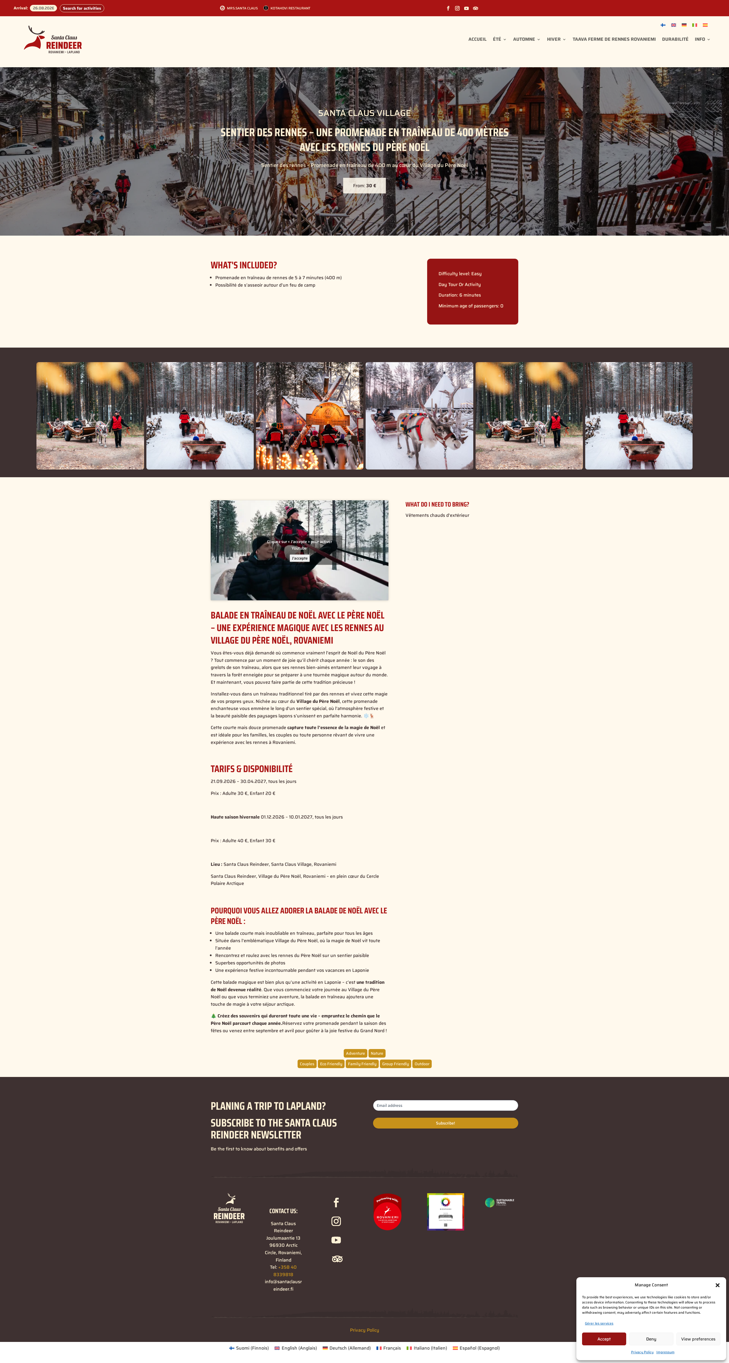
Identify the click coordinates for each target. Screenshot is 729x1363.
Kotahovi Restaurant (291, 8)
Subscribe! (445, 1123)
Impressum (665, 1352)
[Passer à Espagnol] (705, 25)
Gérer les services (599, 1323)
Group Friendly (395, 1064)
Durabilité (675, 39)
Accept (604, 1339)
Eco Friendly (331, 1064)
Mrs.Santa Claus (242, 8)
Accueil (477, 39)
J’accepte (300, 558)
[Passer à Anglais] (673, 25)
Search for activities (82, 8)
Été (497, 39)
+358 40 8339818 (285, 1271)
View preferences (698, 1339)
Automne (524, 39)
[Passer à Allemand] (684, 25)
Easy (476, 273)
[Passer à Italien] (694, 25)
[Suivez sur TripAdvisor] (475, 8)
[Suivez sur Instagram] (457, 8)
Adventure (355, 1053)
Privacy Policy (642, 1352)
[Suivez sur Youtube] (466, 8)
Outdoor (422, 1064)
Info (700, 39)
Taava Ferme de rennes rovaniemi (614, 39)
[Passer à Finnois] (663, 25)
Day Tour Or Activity (460, 284)
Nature (377, 1053)
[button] (717, 1285)
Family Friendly (362, 1064)
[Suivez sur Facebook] (448, 8)
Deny (651, 1339)
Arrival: (21, 8)
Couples (307, 1064)
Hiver (554, 39)
